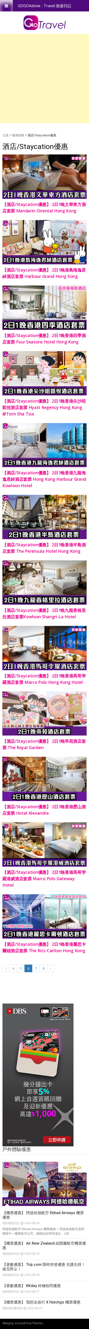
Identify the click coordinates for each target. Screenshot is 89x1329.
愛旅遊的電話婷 (12, 1308)
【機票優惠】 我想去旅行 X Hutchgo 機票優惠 (41, 1302)
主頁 (5, 135)
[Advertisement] (44, 78)
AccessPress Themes (29, 1323)
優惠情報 (18, 135)
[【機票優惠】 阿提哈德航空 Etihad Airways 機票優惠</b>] (44, 1184)
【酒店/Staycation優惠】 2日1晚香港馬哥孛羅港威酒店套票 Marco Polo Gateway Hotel (44, 878)
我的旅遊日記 (10, 1223)
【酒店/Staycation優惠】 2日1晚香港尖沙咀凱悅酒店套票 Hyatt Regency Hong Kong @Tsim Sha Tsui (44, 407)
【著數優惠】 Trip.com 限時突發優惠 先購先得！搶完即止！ (43, 1266)
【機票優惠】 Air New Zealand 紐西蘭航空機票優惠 (44, 1245)
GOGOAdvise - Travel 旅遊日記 (44, 5)
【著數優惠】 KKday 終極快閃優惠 (31, 1285)
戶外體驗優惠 (16, 1149)
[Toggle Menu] (6, 5)
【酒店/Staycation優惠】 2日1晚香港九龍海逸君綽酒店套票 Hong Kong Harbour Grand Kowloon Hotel (44, 479)
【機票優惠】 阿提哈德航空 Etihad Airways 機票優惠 (43, 1215)
